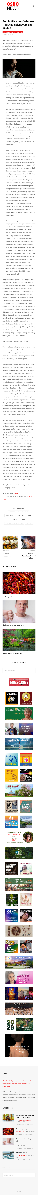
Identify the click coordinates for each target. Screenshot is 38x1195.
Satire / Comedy (21, 1155)
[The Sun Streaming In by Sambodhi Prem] (19, 999)
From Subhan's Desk (23, 1144)
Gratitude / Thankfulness (18, 512)
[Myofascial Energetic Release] (26, 812)
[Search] (32, 6)
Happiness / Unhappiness (15, 515)
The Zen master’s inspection (12, 653)
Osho (23, 519)
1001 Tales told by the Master (13, 32)
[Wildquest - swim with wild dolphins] (11, 765)
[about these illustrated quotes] (19, 1056)
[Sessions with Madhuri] (19, 983)
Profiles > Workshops (23, 1120)
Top (19, 1191)
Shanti (17, 493)
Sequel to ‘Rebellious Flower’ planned (28, 556)
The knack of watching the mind (13, 625)
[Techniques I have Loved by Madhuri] (19, 734)
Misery (14, 519)
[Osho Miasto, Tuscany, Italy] (19, 1030)
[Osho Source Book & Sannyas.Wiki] (26, 704)
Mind (29, 515)
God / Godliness (18, 508)
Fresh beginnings (8, 597)
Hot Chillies (20, 1132)
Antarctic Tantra (21, 1153)
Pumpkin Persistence (7, 555)
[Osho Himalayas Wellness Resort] (19, 968)
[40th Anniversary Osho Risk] (19, 890)
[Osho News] (13, 6)
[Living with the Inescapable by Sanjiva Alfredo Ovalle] (26, 952)
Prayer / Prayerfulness (14, 523)
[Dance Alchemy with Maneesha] (19, 719)
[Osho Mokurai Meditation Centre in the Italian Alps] (26, 828)
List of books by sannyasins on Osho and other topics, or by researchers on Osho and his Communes (18, 1083)
